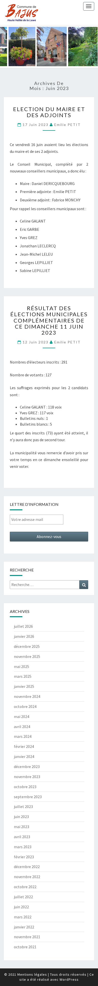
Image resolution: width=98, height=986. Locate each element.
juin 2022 (21, 906)
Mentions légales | (33, 974)
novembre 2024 (27, 696)
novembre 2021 (27, 936)
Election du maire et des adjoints (49, 112)
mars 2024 (22, 736)
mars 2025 (22, 676)
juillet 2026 (23, 626)
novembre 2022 (27, 876)
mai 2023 (21, 826)
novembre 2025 (27, 656)
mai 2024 (21, 716)
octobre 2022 (25, 886)
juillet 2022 (23, 896)
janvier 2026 (24, 636)
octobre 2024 (25, 706)
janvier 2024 (24, 756)
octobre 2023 (25, 786)
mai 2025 (21, 666)
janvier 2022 (24, 926)
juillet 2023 (23, 806)
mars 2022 (22, 916)
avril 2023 (22, 836)
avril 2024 (22, 726)
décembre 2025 (27, 646)
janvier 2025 (24, 686)
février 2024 (24, 746)
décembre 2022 (27, 866)
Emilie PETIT (67, 124)
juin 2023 (21, 816)
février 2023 (24, 856)
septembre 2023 (28, 796)
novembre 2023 (27, 776)
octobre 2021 (25, 946)
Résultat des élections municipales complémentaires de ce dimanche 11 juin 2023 (49, 320)
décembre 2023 (27, 766)
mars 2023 (22, 846)
